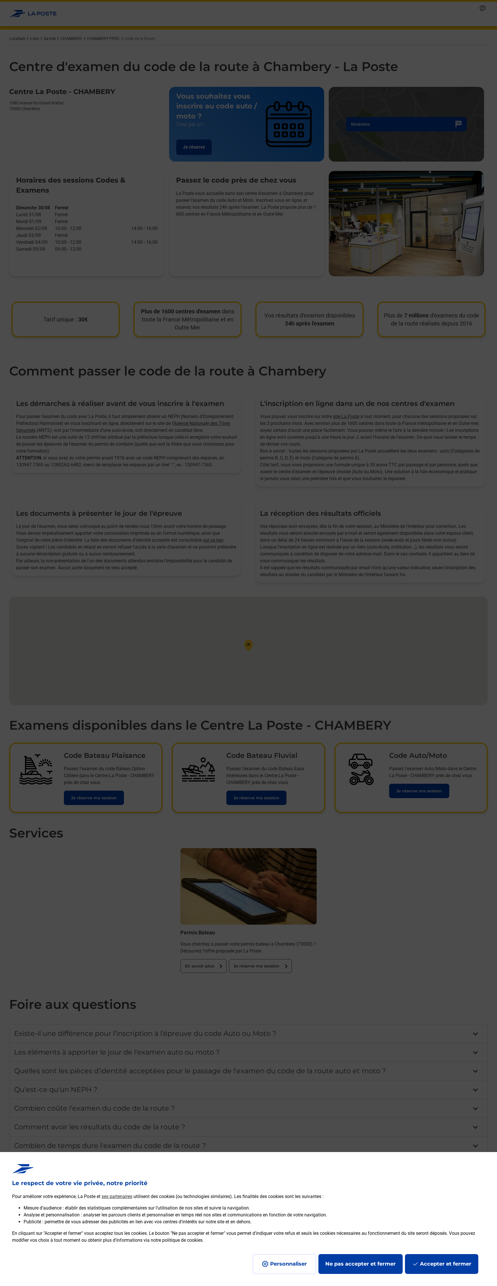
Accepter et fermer (445, 1264)
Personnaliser (288, 1264)
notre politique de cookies (176, 1240)
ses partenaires (117, 1196)
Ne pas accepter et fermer (360, 1264)
